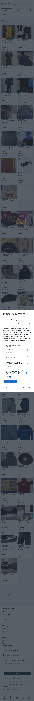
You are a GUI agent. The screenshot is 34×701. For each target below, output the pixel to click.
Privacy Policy (27, 388)
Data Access (16, 388)
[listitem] (17, 346)
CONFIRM (10, 381)
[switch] (27, 350)
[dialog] (17, 350)
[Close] (30, 313)
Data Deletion (7, 388)
